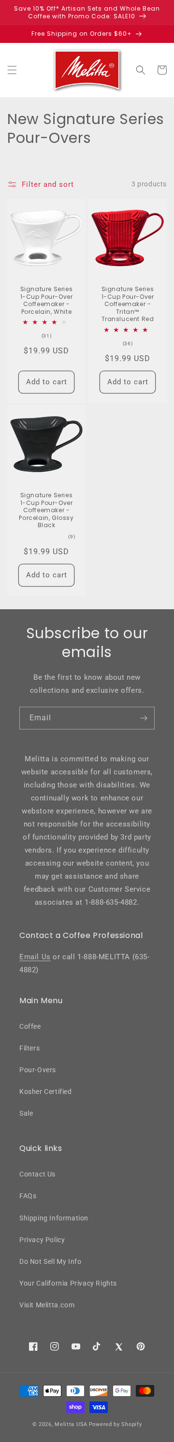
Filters (29, 1048)
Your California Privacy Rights (68, 1283)
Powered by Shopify (115, 1424)
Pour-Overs (37, 1070)
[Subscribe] (143, 718)
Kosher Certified (45, 1091)
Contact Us (37, 1174)
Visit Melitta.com (46, 1305)
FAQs (27, 1196)
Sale (26, 1113)
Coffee (30, 1026)
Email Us (35, 956)
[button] (12, 70)
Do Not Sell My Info (50, 1261)
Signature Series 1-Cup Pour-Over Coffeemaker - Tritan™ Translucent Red (128, 304)
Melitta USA (71, 1424)
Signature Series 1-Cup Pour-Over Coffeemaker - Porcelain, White (46, 300)
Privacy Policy (42, 1240)
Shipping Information (53, 1218)
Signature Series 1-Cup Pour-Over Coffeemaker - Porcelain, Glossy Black (46, 510)
